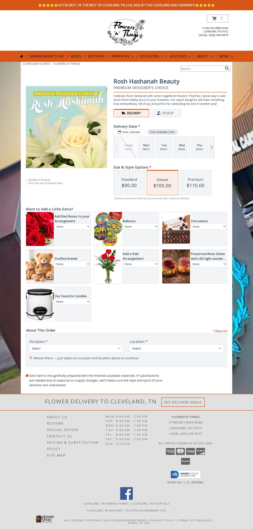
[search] (227, 68)
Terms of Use (139, 523)
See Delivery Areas (183, 402)
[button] (217, 18)
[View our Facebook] (126, 499)
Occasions (149, 56)
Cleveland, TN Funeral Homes (106, 503)
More (224, 56)
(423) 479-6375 (218, 35)
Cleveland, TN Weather (104, 510)
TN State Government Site (146, 510)
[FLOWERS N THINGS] (126, 33)
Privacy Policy (163, 520)
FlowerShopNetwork (129, 520)
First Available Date (162, 132)
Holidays (178, 56)
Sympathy (121, 56)
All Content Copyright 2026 (87, 520)
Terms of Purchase (195, 520)
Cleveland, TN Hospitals (151, 503)
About (203, 56)
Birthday (96, 56)
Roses (76, 56)
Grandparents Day (47, 56)
